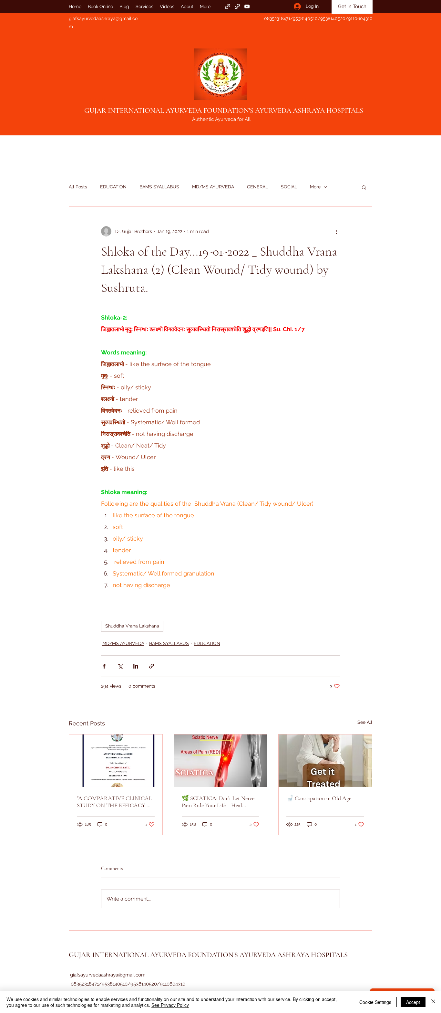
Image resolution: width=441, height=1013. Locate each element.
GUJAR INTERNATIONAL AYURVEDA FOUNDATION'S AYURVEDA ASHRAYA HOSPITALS (223, 110)
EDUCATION (113, 186)
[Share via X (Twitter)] (120, 666)
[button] (364, 187)
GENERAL (257, 186)
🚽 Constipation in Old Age (318, 798)
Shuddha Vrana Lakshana (132, 625)
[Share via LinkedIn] (136, 666)
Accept (413, 1002)
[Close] (433, 1002)
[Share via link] (152, 666)
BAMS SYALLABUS (159, 186)
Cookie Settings (375, 1002)
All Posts (78, 186)
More (315, 186)
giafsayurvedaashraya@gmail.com (108, 975)
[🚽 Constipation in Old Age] (325, 760)
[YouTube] (247, 6)
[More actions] (336, 231)
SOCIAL (289, 186)
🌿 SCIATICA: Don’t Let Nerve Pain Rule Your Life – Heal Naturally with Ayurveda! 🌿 (218, 802)
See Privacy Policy (170, 1005)
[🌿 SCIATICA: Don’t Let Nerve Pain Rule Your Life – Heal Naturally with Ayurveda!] (220, 760)
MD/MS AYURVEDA (213, 186)
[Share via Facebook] (104, 666)
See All (364, 722)
